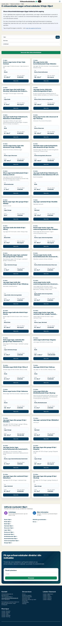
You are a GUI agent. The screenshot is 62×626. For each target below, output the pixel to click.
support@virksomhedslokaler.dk (10, 598)
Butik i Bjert (7, 523)
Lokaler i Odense (47, 596)
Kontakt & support (26, 595)
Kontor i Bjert (7, 519)
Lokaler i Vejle (5, 614)
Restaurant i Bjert (8, 532)
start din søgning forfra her (33, 28)
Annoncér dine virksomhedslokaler (31, 52)
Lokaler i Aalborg (47, 598)
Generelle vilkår (26, 598)
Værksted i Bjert (8, 525)
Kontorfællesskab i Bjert (10, 538)
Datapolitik (25, 600)
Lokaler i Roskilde (6, 615)
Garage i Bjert (7, 542)
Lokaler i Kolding (6, 612)
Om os (34, 521)
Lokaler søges (5, 3)
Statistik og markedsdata (39, 519)
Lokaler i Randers (6, 611)
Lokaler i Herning (6, 616)
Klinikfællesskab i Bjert (10, 536)
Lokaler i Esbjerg (47, 599)
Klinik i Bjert (7, 521)
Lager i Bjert (7, 530)
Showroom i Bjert (8, 528)
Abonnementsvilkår (27, 596)
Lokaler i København (48, 594)
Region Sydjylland (15, 3)
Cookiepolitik (25, 602)
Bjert (22, 3)
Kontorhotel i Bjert (9, 534)
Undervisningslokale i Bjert (11, 540)
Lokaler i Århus (46, 595)
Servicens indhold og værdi (29, 599)
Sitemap (24, 603)
